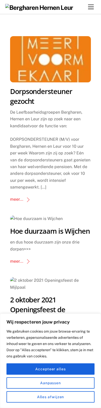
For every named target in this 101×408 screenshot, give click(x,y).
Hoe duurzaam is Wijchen (50, 231)
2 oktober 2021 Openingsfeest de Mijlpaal (37, 309)
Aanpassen (50, 383)
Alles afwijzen (50, 397)
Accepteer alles (50, 369)
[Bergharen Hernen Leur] (39, 7)
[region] (50, 360)
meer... (16, 199)
